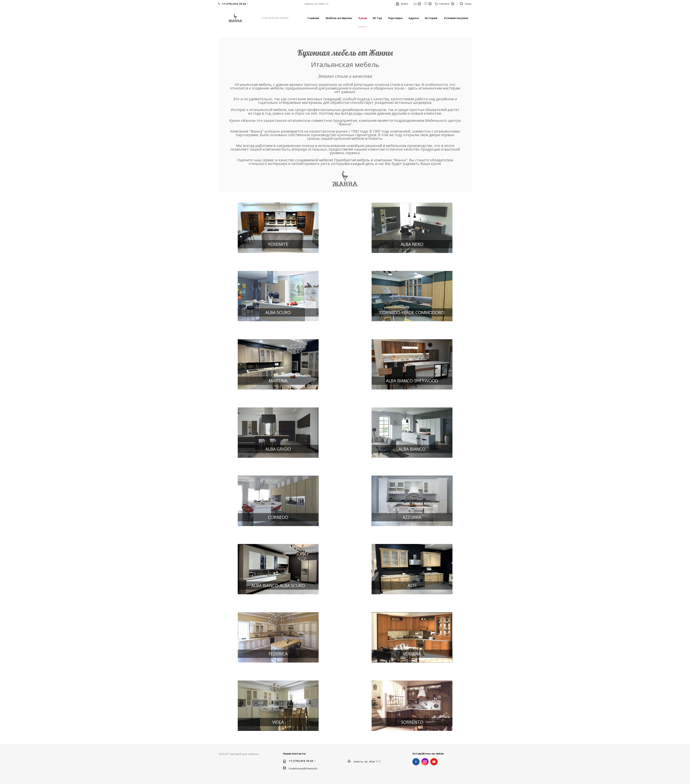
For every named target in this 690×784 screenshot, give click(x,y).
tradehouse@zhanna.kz (303, 768)
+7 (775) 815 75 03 (301, 761)
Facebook (416, 761)
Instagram (425, 761)
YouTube (434, 761)
